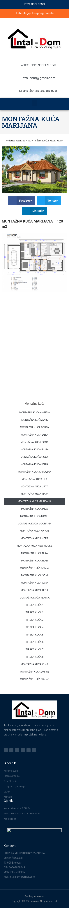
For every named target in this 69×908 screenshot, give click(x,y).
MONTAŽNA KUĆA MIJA (34, 508)
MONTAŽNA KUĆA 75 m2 (34, 664)
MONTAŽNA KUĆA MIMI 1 (34, 516)
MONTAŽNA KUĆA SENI (34, 575)
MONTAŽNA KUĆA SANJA (34, 568)
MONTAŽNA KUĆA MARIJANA (31, 121)
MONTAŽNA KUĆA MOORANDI (34, 523)
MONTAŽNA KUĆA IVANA (34, 464)
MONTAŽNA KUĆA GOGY (34, 457)
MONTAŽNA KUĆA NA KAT (34, 531)
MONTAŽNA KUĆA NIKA (34, 553)
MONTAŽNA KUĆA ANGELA (34, 412)
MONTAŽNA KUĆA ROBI (34, 560)
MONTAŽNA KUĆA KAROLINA (34, 471)
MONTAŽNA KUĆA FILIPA (34, 449)
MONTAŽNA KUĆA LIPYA (34, 486)
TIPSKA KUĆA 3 (34, 619)
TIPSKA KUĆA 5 (34, 634)
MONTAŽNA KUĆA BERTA (34, 427)
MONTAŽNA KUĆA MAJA (34, 494)
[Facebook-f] (11, 750)
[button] (34, 103)
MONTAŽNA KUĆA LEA (34, 479)
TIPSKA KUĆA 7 (34, 649)
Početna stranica (15, 140)
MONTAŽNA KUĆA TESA (34, 590)
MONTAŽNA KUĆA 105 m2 (34, 671)
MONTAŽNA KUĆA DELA (34, 434)
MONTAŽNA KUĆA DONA (34, 442)
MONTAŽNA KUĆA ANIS (34, 420)
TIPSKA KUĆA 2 (34, 612)
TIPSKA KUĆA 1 (34, 605)
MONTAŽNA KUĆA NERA (34, 538)
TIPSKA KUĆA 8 (34, 657)
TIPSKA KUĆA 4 (34, 627)
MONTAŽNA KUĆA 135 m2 (34, 679)
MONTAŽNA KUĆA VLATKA (35, 597)
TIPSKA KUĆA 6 (34, 642)
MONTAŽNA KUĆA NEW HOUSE (34, 545)
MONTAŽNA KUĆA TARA (34, 582)
